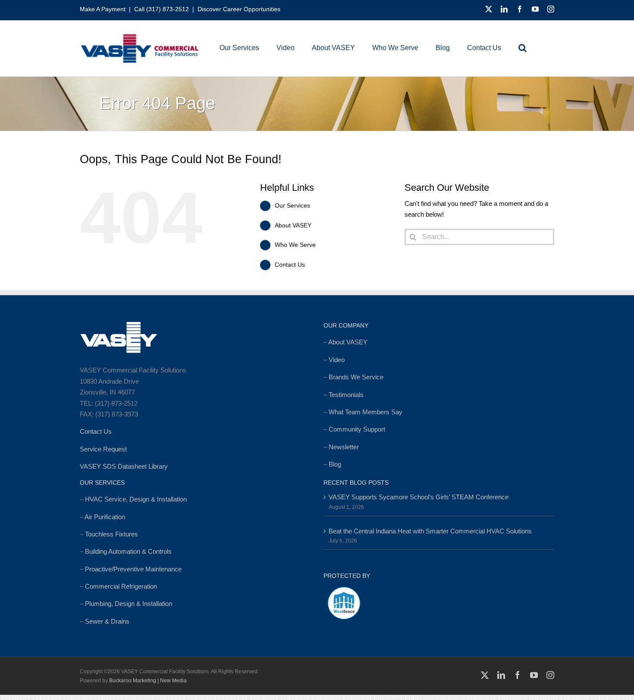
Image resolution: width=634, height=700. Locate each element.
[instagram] (550, 9)
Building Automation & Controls (128, 551)
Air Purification (105, 516)
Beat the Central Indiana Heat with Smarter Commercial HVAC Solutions (430, 531)
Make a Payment (103, 9)
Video (337, 359)
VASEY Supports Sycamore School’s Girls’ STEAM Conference (418, 497)
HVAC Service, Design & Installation (136, 499)
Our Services (292, 205)
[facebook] (519, 9)
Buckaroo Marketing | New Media (148, 681)
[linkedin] (504, 9)
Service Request (103, 449)
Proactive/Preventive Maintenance (133, 569)
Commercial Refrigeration (121, 586)
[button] (522, 48)
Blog (335, 464)
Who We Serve (295, 244)
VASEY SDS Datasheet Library (124, 466)
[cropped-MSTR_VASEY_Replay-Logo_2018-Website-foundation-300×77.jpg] (139, 36)
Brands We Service (356, 377)
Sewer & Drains (107, 621)
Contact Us (290, 264)
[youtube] (535, 9)
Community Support (357, 429)
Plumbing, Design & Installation (128, 603)
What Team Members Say (365, 412)
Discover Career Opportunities (239, 9)
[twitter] (488, 9)
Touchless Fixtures (111, 534)
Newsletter (344, 447)
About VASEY (293, 225)
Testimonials (346, 394)
